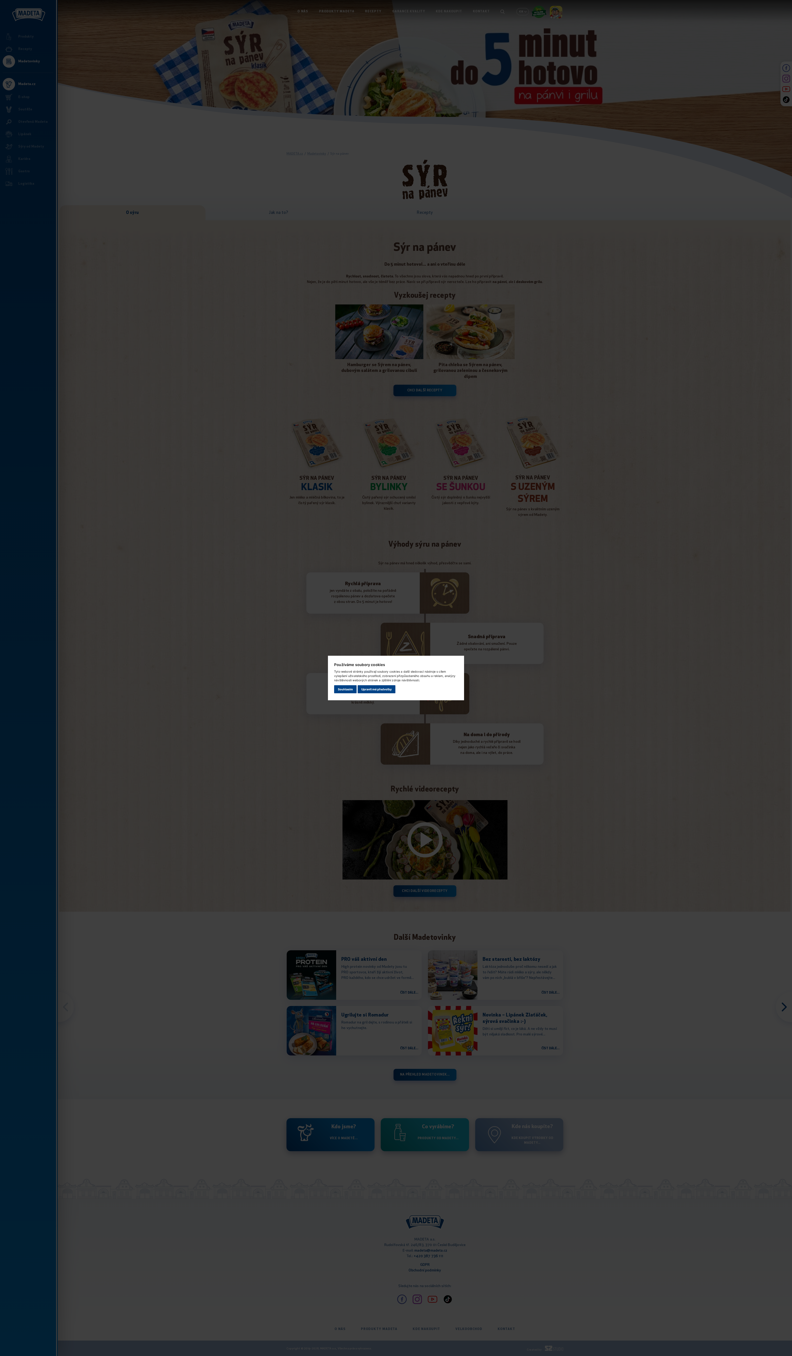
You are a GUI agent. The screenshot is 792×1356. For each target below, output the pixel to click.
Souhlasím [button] (345, 689)
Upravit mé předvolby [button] (376, 689)
